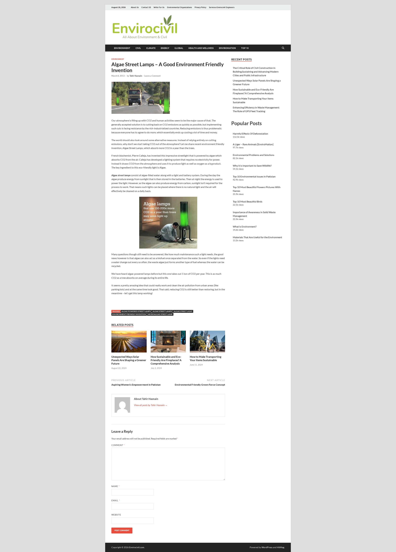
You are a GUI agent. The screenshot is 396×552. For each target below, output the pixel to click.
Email (115, 500)
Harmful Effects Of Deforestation (250, 133)
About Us (135, 7)
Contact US (146, 7)
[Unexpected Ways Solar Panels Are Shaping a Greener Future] (129, 342)
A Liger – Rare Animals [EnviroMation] (253, 144)
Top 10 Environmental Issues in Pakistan (254, 176)
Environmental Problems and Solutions (253, 154)
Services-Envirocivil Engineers (221, 7)
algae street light (183, 311)
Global (178, 48)
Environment (122, 48)
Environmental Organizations (179, 7)
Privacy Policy (200, 7)
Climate (150, 48)
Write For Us (159, 7)
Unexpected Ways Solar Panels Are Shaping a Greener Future (128, 360)
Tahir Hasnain (136, 76)
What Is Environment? (244, 226)
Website (116, 514)
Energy (165, 48)
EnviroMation (227, 48)
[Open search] (283, 48)
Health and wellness (201, 48)
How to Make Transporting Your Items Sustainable (205, 358)
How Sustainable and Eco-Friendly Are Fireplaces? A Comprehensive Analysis (166, 360)
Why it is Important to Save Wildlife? (252, 165)
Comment (118, 445)
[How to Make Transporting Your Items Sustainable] (207, 342)
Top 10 (245, 48)
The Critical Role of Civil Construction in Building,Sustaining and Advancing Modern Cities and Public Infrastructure (256, 71)
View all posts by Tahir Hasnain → (151, 405)
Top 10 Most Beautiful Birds (247, 201)
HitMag (280, 547)
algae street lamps (162, 311)
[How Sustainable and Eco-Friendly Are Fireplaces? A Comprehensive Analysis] (168, 342)
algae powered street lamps (136, 311)
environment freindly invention (129, 314)
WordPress (267, 547)
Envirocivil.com (136, 547)
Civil (138, 48)
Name (115, 486)
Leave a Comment (152, 76)
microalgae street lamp (160, 314)
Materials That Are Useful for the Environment (257, 237)
